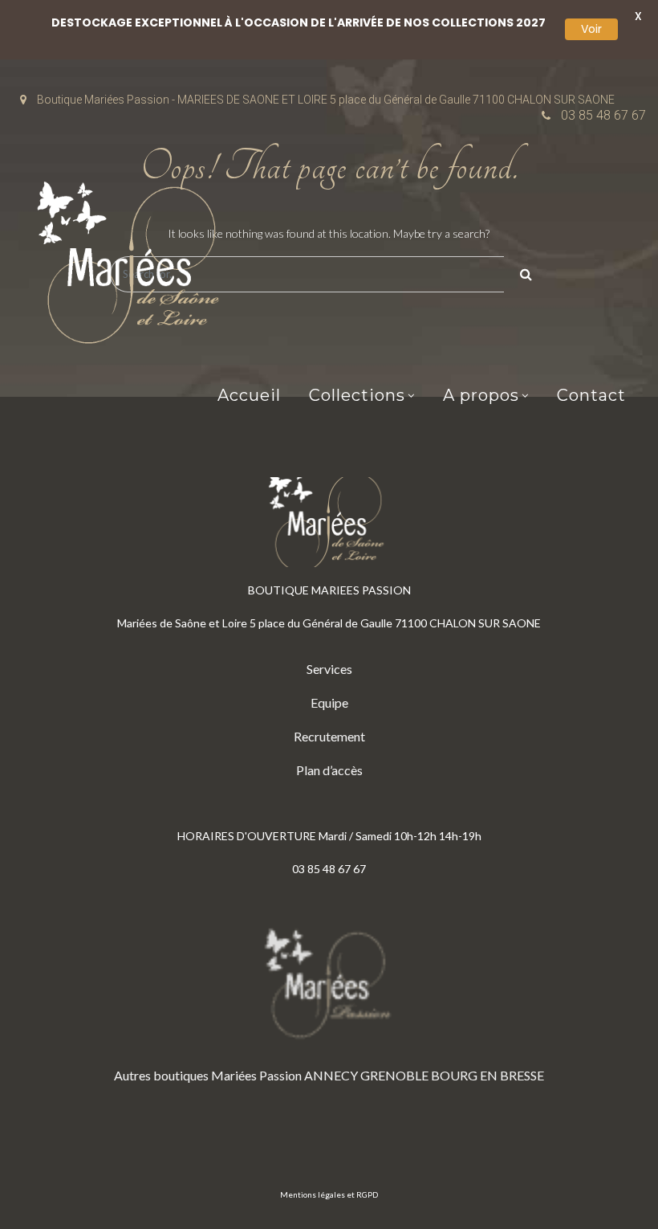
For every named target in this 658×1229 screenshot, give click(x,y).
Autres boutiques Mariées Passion (208, 1075)
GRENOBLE (394, 1075)
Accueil (249, 395)
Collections (357, 395)
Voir (591, 29)
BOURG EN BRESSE (487, 1075)
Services (329, 668)
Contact (591, 395)
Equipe (329, 702)
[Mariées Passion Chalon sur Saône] (132, 266)
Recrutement (329, 736)
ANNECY (331, 1075)
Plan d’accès (329, 770)
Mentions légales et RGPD (329, 1194)
